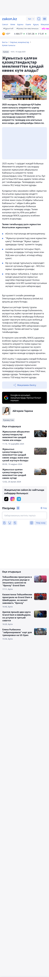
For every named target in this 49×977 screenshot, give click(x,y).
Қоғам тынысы (8, 45)
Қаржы (20, 24)
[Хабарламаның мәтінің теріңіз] (24, 515)
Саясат (5, 24)
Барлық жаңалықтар (19, 42)
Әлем (12, 24)
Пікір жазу (40, 523)
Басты (5, 42)
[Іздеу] (38, 18)
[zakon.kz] (9, 19)
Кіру (45, 508)
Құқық (36, 24)
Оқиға (28, 24)
